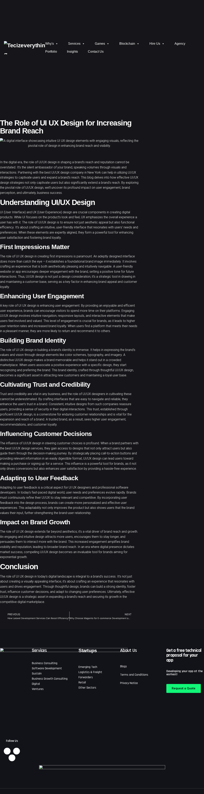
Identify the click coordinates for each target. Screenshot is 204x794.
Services (74, 43)
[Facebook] (12, 757)
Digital (36, 684)
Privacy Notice (129, 683)
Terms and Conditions (134, 675)
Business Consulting (44, 663)
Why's (49, 43)
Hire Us (154, 43)
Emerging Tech (87, 667)
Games (100, 43)
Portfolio (51, 51)
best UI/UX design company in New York (72, 172)
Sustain (37, 673)
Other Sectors (87, 688)
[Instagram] (16, 751)
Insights (72, 51)
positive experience (67, 365)
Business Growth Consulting (50, 679)
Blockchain (127, 43)
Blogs (123, 666)
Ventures (38, 689)
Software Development (47, 668)
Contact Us (96, 51)
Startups (87, 650)
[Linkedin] (7, 751)
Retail (82, 682)
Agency (180, 43)
